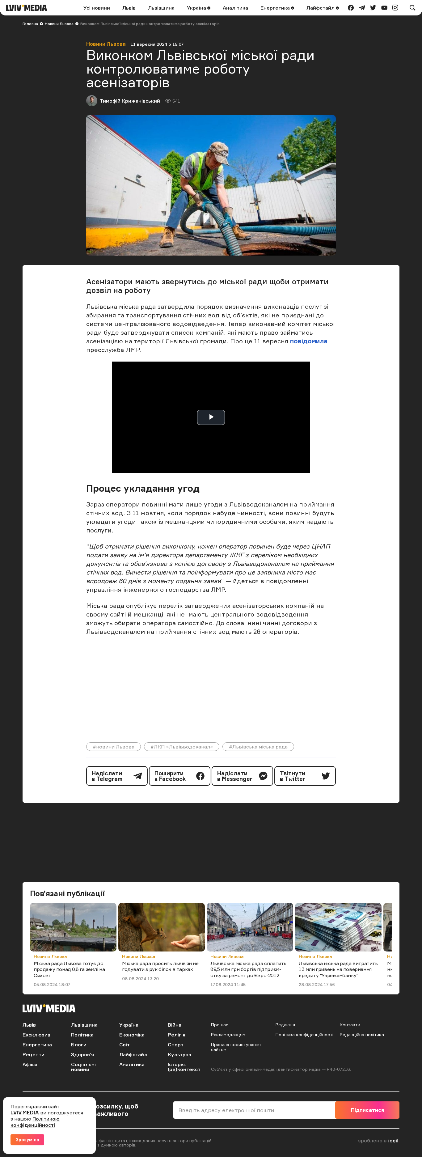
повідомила (308, 341)
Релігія (176, 1035)
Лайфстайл (321, 8)
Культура (179, 1054)
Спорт (176, 1044)
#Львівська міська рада (258, 747)
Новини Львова (59, 23)
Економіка (132, 1035)
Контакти (350, 1024)
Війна (174, 1025)
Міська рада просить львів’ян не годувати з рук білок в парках (160, 966)
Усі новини (96, 8)
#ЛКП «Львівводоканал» (181, 747)
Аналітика (235, 8)
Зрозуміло (27, 1139)
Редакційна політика (362, 1034)
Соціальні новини (83, 1066)
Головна (30, 23)
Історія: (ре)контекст (184, 1066)
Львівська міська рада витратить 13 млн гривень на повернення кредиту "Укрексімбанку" (338, 969)
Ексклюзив (36, 1035)
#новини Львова (113, 747)
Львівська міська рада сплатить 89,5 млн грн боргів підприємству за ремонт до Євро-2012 (248, 969)
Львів (129, 8)
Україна (197, 8)
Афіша (30, 1064)
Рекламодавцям (228, 1034)
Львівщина (161, 8)
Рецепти (33, 1054)
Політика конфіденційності (304, 1034)
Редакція (285, 1024)
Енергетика (275, 8)
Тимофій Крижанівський (130, 101)
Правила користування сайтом (236, 1047)
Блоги (79, 1044)
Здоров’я (82, 1054)
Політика (82, 1035)
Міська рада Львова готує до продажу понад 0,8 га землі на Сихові (69, 969)
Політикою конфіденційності (35, 1122)
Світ (124, 1044)
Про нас (219, 1024)
